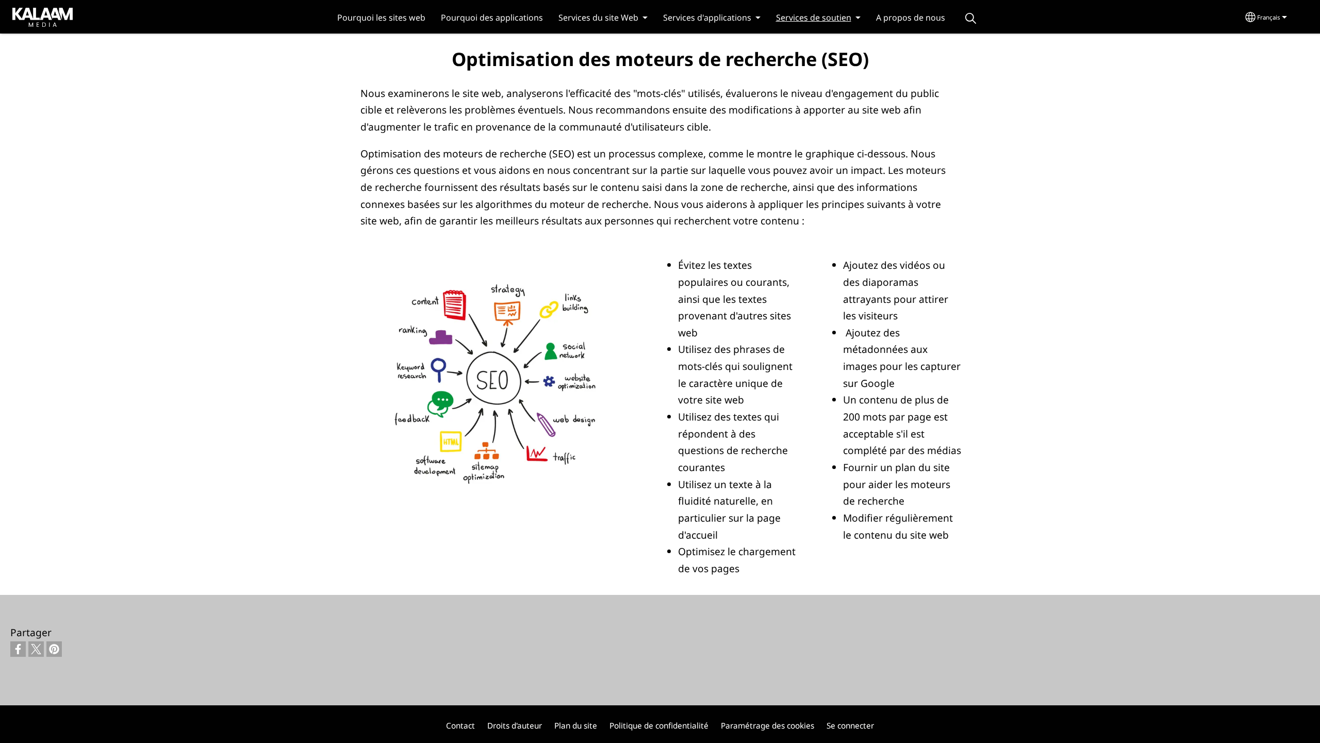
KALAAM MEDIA (32, 16)
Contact (460, 725)
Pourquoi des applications (492, 17)
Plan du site (575, 725)
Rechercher (971, 18)
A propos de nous (910, 17)
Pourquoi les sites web (381, 17)
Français (1268, 17)
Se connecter (850, 725)
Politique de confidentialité (658, 725)
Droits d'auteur (514, 725)
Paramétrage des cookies (767, 725)
